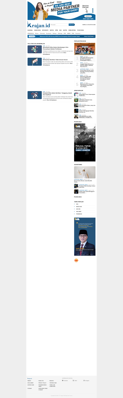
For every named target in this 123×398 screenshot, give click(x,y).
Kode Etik (41, 380)
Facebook (66, 380)
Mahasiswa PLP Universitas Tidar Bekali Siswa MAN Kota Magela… (87, 85)
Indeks (29, 380)
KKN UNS (78, 209)
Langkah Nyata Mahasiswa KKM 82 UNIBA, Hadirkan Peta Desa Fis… (86, 65)
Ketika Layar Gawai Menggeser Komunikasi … (87, 192)
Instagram (87, 380)
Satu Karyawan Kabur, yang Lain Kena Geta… (87, 106)
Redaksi (52, 380)
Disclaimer (30, 382)
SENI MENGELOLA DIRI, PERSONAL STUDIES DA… (86, 117)
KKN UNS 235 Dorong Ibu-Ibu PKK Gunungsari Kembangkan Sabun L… (86, 59)
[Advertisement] (50, 78)
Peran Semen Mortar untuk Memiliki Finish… (83, 181)
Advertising (76, 179)
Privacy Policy (42, 382)
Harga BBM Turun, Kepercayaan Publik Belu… (87, 95)
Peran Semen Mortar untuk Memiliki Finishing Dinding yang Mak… (87, 71)
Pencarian (71, 24)
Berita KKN (79, 206)
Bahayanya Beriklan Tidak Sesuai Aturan (55, 59)
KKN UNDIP (78, 211)
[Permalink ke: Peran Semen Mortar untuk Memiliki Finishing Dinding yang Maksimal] (84, 172)
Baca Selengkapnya (52, 100)
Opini (44, 58)
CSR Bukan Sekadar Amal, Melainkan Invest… (85, 100)
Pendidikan (79, 214)
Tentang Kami (53, 382)
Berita (81, 56)
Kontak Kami (31, 385)
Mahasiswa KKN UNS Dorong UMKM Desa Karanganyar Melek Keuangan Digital (47, 36)
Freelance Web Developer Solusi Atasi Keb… (87, 186)
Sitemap (30, 388)
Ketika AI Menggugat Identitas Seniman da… (86, 111)
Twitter (75, 380)
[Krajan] (39, 24)
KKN (77, 204)
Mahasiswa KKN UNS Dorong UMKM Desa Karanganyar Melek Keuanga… (85, 78)
